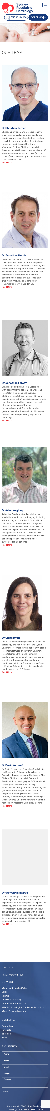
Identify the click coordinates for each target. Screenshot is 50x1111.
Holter (6, 996)
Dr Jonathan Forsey (14, 382)
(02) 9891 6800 (19, 17)
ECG (5, 992)
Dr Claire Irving (11, 637)
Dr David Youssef (12, 765)
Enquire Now (37, 17)
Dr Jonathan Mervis (14, 255)
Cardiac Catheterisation (14, 1003)
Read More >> (8, 162)
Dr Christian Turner (14, 128)
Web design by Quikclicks (30, 1109)
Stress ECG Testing (12, 1000)
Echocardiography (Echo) (15, 988)
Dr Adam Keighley (12, 510)
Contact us (7, 1026)
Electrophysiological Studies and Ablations (23, 1007)
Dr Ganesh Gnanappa (15, 892)
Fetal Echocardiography (14, 1011)
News (4, 1037)
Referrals (6, 1030)
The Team (6, 1034)
